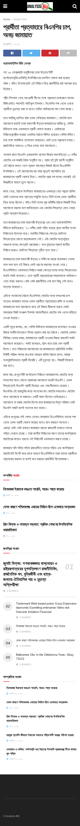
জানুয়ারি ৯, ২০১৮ (11, 44)
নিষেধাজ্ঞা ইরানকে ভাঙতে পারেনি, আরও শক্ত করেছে (33, 489)
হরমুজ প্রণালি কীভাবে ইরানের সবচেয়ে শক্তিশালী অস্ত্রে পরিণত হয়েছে (40, 735)
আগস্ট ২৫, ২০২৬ (12, 495)
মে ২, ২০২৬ (10, 536)
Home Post (20, 19)
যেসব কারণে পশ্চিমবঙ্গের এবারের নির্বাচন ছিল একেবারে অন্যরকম (39, 507)
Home (6, 19)
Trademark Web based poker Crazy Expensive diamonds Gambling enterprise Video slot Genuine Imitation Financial (46, 607)
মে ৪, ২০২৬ (10, 513)
